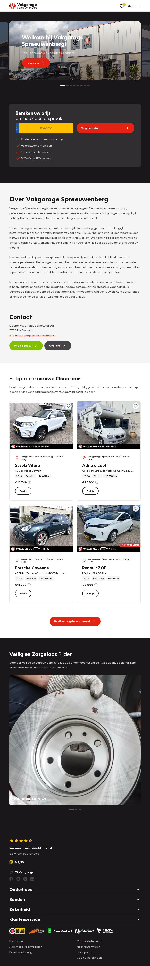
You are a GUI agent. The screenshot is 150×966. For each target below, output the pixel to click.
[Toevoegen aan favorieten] (68, 406)
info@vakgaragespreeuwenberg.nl (32, 335)
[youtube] (18, 879)
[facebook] (11, 879)
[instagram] (25, 879)
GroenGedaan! (62, 931)
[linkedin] (32, 879)
